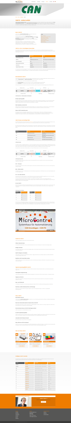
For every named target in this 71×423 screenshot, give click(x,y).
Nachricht (43, 401)
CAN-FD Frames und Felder (45, 38)
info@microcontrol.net (34, 416)
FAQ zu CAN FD (43, 41)
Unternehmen (33, 1)
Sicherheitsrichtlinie (46, 414)
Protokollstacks (17, 414)
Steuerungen (17, 413)
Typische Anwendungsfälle (45, 40)
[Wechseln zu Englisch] (53, 2)
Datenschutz (45, 413)
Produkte (43, 1)
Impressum (45, 412)
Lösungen (38, 1)
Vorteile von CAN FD (44, 39)
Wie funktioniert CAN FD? (44, 37)
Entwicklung (17, 418)
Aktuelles (51, 1)
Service (47, 1)
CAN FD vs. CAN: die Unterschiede (46, 36)
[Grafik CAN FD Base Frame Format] (35, 157)
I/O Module (17, 412)
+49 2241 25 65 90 (34, 415)
